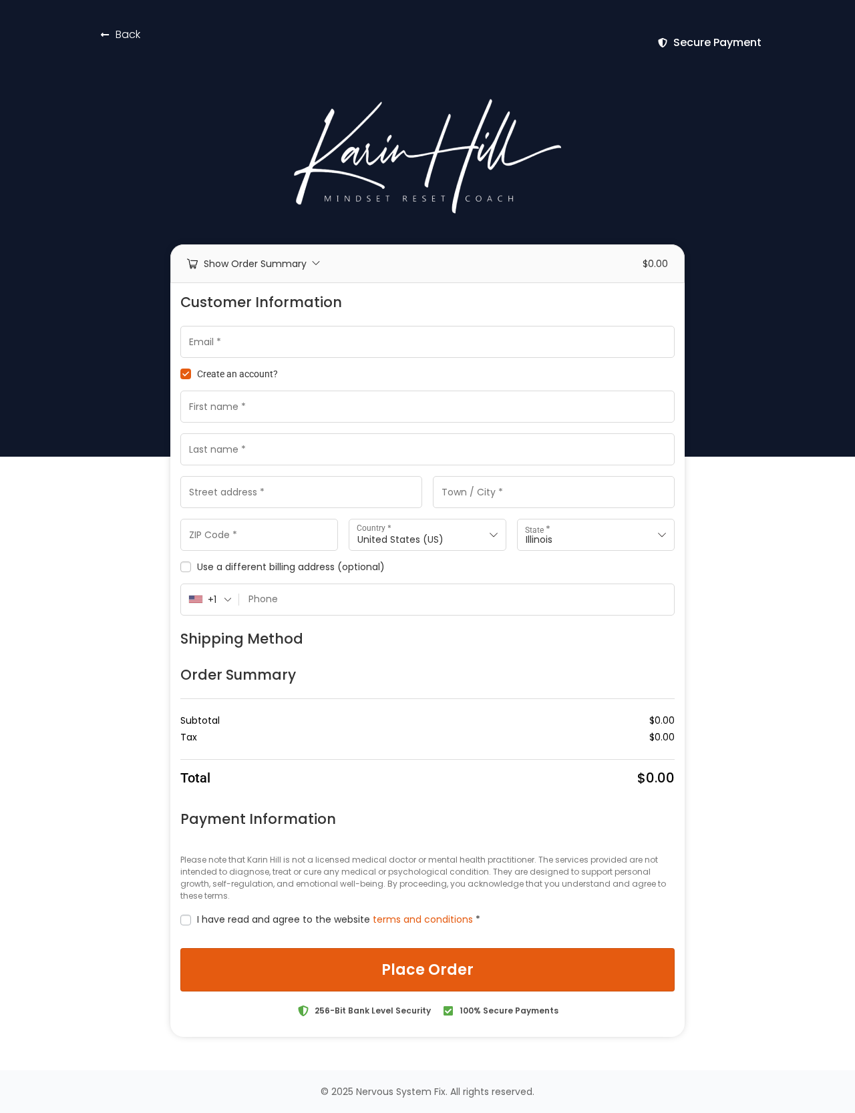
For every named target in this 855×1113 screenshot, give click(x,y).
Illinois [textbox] (539, 539)
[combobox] (427, 535)
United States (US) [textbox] (400, 539)
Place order (427, 969)
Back (128, 34)
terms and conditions (423, 919)
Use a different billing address (291, 567)
